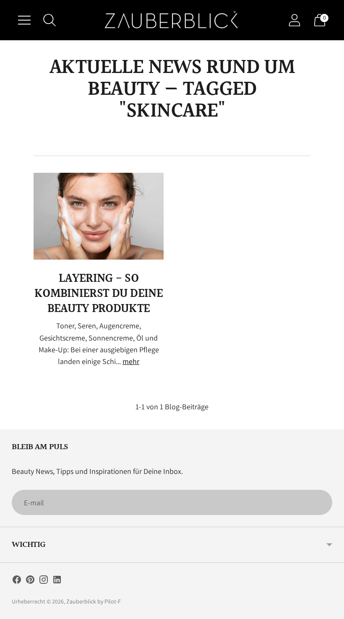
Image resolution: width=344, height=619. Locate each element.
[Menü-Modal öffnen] (24, 20)
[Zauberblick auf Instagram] (44, 581)
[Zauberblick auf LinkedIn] (57, 581)
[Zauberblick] (172, 20)
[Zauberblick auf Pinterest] (30, 581)
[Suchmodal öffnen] (49, 20)
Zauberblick (81, 601)
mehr (130, 361)
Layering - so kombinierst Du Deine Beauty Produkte (98, 294)
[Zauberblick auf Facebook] (17, 581)
